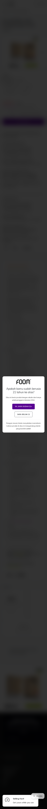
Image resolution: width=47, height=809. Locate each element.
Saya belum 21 (23, 414)
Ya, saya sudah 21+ (23, 407)
